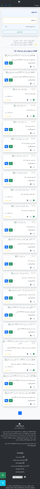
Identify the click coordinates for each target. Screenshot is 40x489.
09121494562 (19, 463)
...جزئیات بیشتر (20, 68)
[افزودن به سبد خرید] (33, 99)
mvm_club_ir (19, 457)
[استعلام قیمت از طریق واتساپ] (11, 80)
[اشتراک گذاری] (33, 66)
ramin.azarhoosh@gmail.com (19, 466)
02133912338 (19, 472)
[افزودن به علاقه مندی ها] (30, 66)
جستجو (20, 32)
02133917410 (19, 469)
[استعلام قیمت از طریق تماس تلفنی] (6, 80)
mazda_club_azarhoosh (19, 460)
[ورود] (10, 5)
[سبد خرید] (2, 5)
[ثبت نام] (6, 5)
